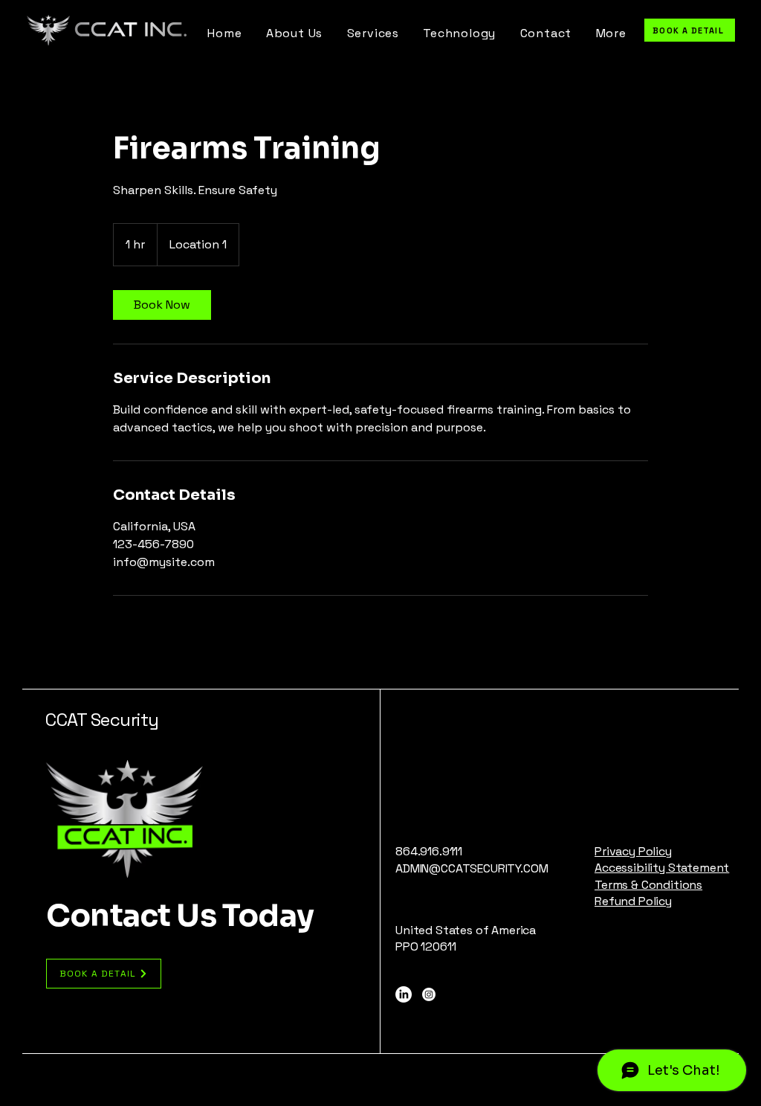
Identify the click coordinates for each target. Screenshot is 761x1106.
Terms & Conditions (648, 885)
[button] (610, 33)
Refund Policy (633, 901)
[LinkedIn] (403, 994)
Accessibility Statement (662, 867)
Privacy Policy (633, 851)
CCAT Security (102, 719)
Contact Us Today (180, 915)
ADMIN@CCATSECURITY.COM (471, 868)
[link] (162, 305)
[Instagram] (429, 994)
